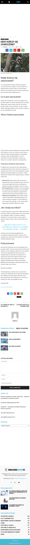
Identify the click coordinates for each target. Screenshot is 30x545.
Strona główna (4, 37)
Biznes (2, 534)
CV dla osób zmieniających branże (10, 532)
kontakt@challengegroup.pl (20, 478)
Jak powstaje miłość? (15, 346)
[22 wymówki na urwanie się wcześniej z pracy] (4, 506)
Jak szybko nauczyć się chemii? (17, 332)
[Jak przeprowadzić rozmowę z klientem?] (4, 499)
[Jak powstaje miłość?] (4, 348)
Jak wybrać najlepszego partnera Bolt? (10, 402)
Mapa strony (15, 540)
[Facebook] (11, 482)
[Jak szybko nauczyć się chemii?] (4, 334)
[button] (28, 2)
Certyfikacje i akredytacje (8, 527)
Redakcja (5, 46)
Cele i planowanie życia (7, 518)
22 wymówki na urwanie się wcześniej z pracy (16, 505)
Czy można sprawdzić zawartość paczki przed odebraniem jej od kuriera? (18, 492)
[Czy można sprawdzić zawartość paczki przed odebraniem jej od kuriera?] (4, 493)
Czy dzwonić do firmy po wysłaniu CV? (7, 305)
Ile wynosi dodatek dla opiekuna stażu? (23, 305)
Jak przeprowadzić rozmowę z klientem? (17, 498)
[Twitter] (18, 482)
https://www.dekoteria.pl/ (6, 287)
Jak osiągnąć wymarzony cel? (8, 417)
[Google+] (15, 482)
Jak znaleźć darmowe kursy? (7, 412)
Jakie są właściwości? (15, 339)
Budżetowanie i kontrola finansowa (11, 520)
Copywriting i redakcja (7, 516)
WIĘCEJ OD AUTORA (22, 328)
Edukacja (2, 39)
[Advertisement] (15, 20)
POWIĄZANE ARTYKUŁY (7, 328)
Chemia (6, 39)
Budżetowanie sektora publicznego (10, 529)
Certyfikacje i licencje (7, 525)
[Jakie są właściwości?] (4, 341)
